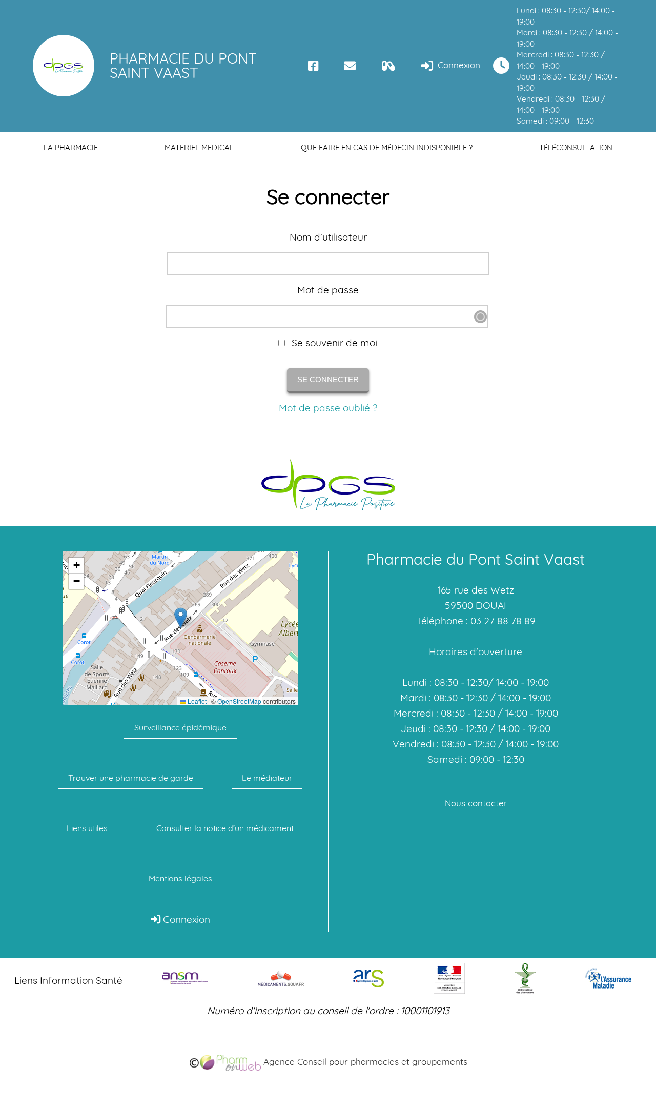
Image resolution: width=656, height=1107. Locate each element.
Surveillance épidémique (180, 727)
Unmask (480, 316)
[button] (180, 617)
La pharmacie (71, 147)
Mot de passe (328, 290)
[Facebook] (313, 66)
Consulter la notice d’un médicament (225, 828)
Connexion (457, 65)
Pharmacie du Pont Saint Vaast (183, 65)
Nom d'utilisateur (328, 237)
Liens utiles (87, 828)
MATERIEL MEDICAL (199, 147)
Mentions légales (180, 878)
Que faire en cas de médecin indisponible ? (387, 147)
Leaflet (196, 701)
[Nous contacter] (350, 66)
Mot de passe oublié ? (328, 408)
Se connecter (328, 379)
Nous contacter (476, 803)
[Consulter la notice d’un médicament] (389, 66)
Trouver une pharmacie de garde (130, 778)
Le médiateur (267, 778)
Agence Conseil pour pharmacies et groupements (364, 1061)
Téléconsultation (575, 147)
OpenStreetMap (239, 701)
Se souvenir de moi (333, 343)
